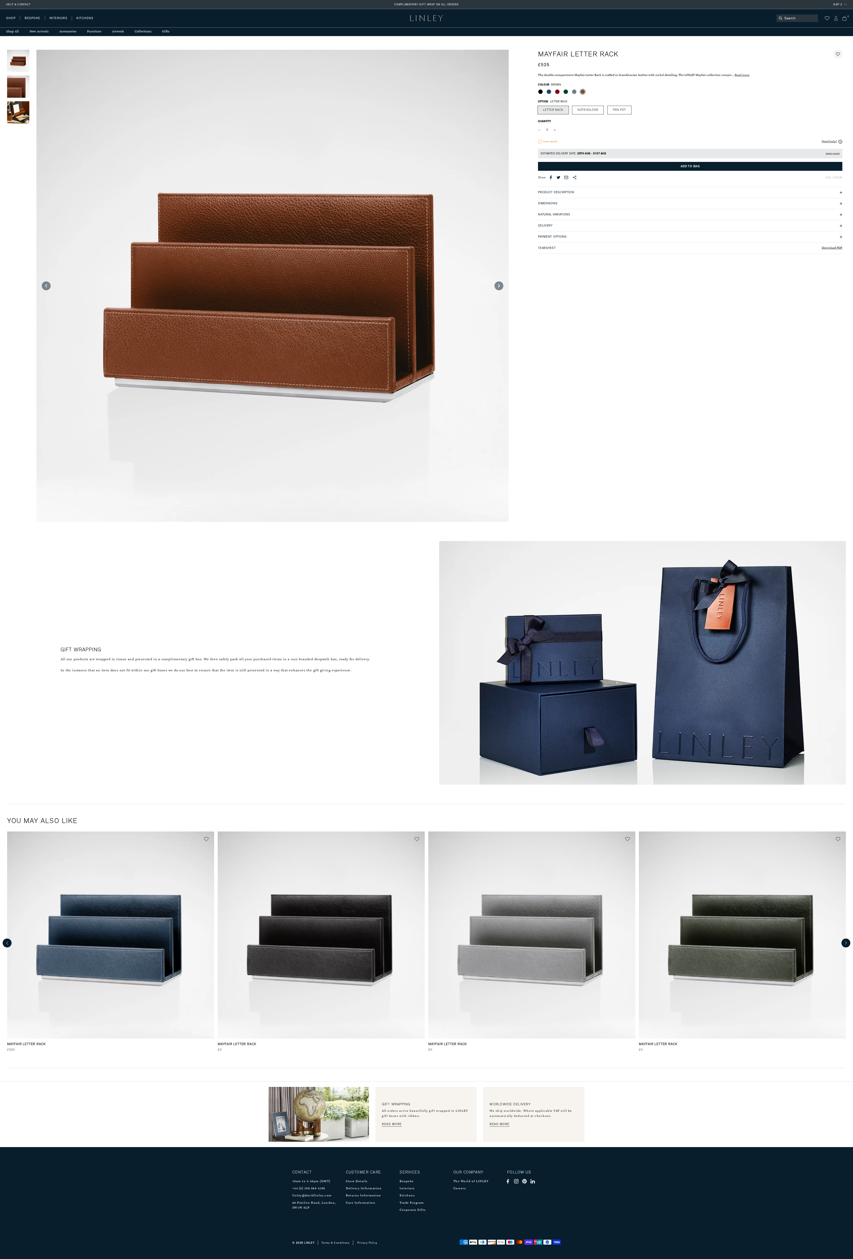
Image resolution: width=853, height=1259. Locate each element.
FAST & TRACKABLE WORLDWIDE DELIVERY (426, 4)
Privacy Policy (367, 1242)
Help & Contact (18, 4)
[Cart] (844, 18)
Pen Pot (619, 109)
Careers (459, 1188)
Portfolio (81, 22)
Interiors (407, 1188)
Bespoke (407, 1181)
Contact (104, 22)
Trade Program (412, 1203)
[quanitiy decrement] (540, 129)
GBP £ (837, 4)
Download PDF (832, 248)
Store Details (357, 1181)
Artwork (118, 31)
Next (845, 943)
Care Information (360, 1203)
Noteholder (588, 109)
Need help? (829, 141)
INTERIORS (59, 18)
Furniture (94, 31)
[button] (837, 54)
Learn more (833, 153)
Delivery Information (364, 1188)
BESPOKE (32, 18)
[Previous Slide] (46, 285)
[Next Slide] (498, 285)
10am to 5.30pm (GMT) (311, 1181)
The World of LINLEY (471, 1181)
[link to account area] (835, 18)
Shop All (12, 31)
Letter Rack (553, 109)
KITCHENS (84, 18)
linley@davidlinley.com (312, 1195)
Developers (34, 22)
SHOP (11, 18)
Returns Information (363, 1195)
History (58, 22)
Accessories (67, 31)
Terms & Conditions (335, 1242)
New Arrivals (39, 31)
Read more (742, 75)
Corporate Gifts (413, 1210)
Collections (143, 31)
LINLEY (309, 1242)
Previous (7, 943)
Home (10, 22)
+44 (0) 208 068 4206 (308, 1188)
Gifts (165, 31)
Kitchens (407, 1195)
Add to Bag (690, 166)
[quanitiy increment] (554, 129)
